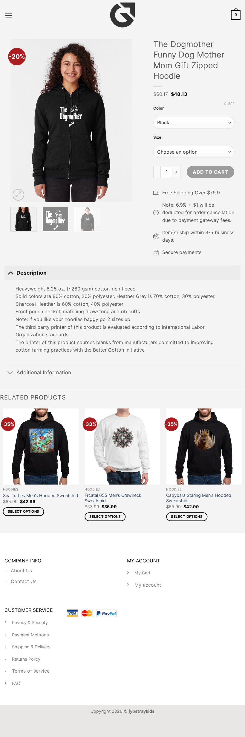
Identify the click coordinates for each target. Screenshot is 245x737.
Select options (23, 511)
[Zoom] (18, 195)
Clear (229, 104)
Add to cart (210, 172)
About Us (21, 570)
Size (157, 137)
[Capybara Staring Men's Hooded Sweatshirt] (204, 446)
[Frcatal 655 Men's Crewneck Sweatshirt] (122, 446)
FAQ (16, 683)
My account (147, 585)
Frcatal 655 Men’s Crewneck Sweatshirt (113, 498)
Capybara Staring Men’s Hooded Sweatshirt (198, 498)
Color (158, 108)
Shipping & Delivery (31, 646)
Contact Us (23, 581)
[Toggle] (10, 272)
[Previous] (20, 120)
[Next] (122, 120)
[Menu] (8, 15)
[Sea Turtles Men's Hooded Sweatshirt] (41, 446)
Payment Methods (30, 634)
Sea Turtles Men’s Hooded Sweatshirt (40, 495)
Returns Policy (26, 659)
